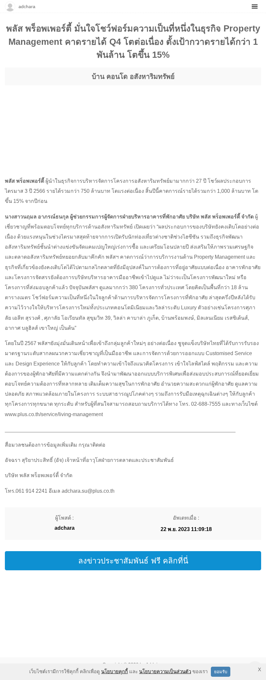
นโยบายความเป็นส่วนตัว (165, 671)
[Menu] (254, 6)
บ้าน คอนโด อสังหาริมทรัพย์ (133, 76)
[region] (133, 125)
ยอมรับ (220, 671)
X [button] (259, 669)
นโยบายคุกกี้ (114, 671)
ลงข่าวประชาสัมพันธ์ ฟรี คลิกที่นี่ (133, 560)
